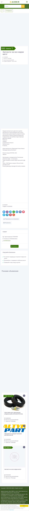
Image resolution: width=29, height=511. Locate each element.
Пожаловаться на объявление (12, 219)
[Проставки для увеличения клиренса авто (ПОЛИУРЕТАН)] (14, 402)
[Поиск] (23, 6)
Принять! (24, 505)
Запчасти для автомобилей (12, 419)
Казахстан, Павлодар (7, 58)
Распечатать (8, 222)
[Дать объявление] (27, 2)
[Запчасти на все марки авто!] (14, 457)
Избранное (9, 10)
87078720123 (7, 240)
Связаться (15, 246)
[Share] (4, 212)
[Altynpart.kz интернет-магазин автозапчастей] (14, 428)
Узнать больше (11, 509)
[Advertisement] (14, 28)
